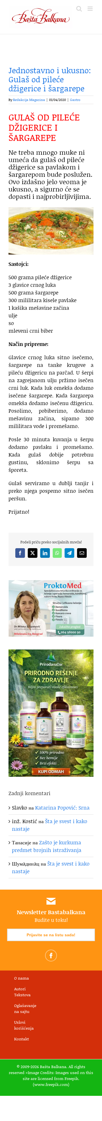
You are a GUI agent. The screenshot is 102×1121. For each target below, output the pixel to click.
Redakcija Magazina (29, 99)
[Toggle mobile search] (79, 9)
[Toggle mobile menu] (91, 9)
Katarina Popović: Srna (62, 807)
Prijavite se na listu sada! (51, 935)
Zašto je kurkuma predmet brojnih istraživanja (46, 846)
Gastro (75, 99)
